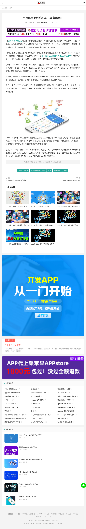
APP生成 (46, 514)
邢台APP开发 (37, 404)
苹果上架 (61, 514)
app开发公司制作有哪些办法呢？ (42, 225)
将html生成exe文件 (38, 170)
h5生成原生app (37, 407)
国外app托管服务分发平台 (67, 396)
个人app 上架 (37, 418)
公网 (34, 411)
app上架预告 (36, 396)
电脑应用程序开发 (11, 396)
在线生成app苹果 (64, 389)
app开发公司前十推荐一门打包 (16, 206)
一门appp (9, 400)
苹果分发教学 (10, 404)
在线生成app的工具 (65, 400)
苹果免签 (54, 514)
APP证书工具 (47, 517)
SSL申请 (39, 514)
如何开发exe (23, 170)
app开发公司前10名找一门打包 (17, 244)
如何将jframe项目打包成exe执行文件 (56, 56)
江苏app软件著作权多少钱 (41, 415)
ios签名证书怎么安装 (65, 422)
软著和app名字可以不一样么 (15, 415)
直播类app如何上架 (12, 407)
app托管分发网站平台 (40, 393)
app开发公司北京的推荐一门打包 (68, 206)
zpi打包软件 (62, 418)
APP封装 (32, 514)
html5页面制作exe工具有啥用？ (43, 18)
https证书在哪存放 (38, 400)
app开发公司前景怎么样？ (40, 206)
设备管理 (35, 389)
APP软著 (38, 517)
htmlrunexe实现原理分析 (71, 180)
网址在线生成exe (15, 41)
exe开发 (4, 8)
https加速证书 (63, 393)
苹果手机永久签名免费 (66, 407)
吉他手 (7, 411)
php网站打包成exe (39, 422)
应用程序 (57, 170)
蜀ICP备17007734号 (51, 521)
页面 (65, 170)
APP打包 (25, 514)
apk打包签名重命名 (65, 404)
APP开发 (17, 514)
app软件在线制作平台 (13, 393)
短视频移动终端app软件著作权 (16, 418)
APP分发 (75, 514)
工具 (49, 170)
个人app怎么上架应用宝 (67, 415)
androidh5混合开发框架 (66, 411)
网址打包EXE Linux (12, 389)
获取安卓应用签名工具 (13, 422)
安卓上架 (43, 2)
